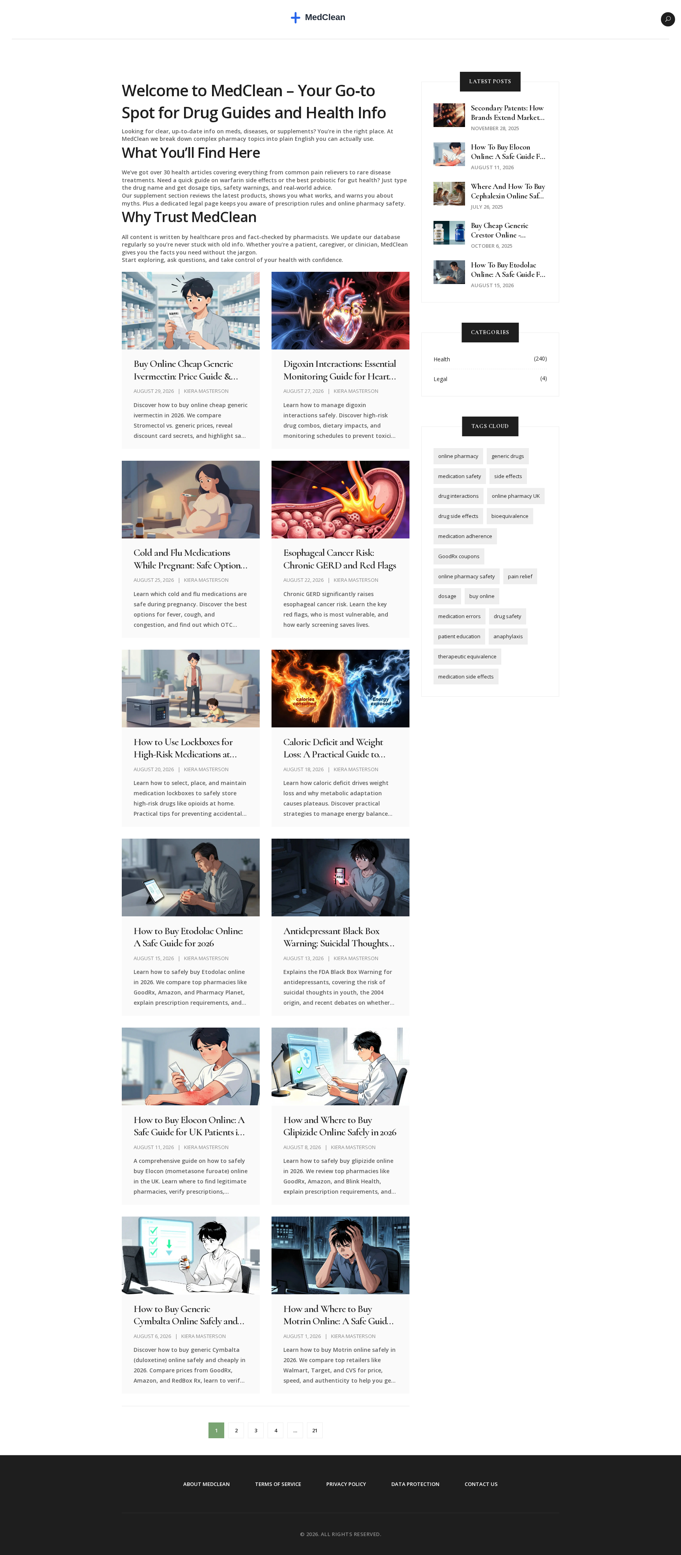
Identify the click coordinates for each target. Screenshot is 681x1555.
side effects (508, 476)
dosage (447, 596)
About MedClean (206, 1484)
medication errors (459, 616)
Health (442, 359)
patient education (459, 636)
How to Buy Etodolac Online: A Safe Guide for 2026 (188, 937)
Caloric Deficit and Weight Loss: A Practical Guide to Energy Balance (333, 748)
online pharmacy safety (466, 576)
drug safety (507, 616)
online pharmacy (458, 456)
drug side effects (458, 516)
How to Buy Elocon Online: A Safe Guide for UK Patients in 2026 (189, 1126)
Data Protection (415, 1484)
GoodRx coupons (459, 556)
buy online (482, 596)
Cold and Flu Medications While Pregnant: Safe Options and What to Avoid (189, 558)
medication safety (459, 476)
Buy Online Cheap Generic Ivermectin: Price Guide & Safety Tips (183, 369)
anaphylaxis (508, 636)
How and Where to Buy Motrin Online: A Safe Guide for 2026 (337, 1315)
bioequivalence (509, 516)
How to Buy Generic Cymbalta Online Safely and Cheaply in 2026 (185, 1315)
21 (315, 1430)
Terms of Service (278, 1484)
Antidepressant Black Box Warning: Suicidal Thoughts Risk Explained (335, 937)
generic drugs (507, 456)
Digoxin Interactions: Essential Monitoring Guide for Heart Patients (339, 369)
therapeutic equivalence (467, 656)
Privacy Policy (346, 1484)
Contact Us (481, 1484)
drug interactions (458, 495)
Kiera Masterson (206, 390)
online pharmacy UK (516, 495)
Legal (440, 379)
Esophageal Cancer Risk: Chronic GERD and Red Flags (339, 558)
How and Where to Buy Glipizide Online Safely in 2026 (339, 1126)
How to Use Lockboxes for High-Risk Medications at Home (183, 748)
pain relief (520, 576)
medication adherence (465, 536)
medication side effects (466, 676)
